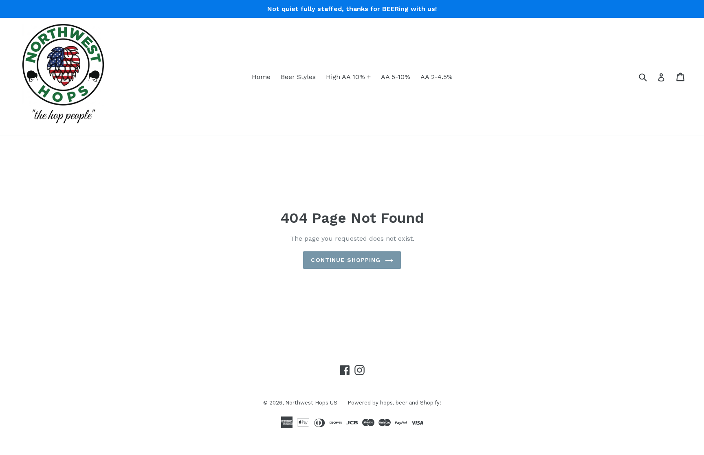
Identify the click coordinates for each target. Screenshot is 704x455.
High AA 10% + (348, 77)
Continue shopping (346, 260)
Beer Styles (298, 77)
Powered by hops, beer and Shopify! (394, 403)
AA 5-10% (395, 77)
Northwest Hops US (311, 403)
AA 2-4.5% (436, 77)
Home (261, 77)
